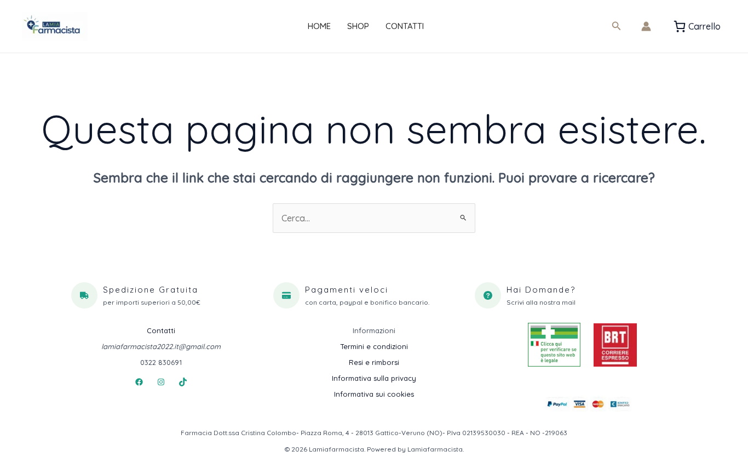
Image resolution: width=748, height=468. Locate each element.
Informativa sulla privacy (374, 378)
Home (319, 26)
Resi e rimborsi (374, 362)
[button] (617, 26)
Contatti (404, 26)
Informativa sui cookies (374, 394)
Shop (358, 26)
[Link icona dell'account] (646, 26)
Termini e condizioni (374, 346)
